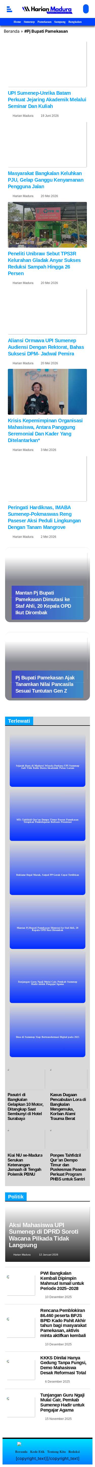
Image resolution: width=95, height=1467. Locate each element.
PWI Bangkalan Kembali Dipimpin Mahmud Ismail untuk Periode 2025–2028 (62, 1281)
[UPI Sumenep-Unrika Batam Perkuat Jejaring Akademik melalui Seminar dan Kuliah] (47, 64)
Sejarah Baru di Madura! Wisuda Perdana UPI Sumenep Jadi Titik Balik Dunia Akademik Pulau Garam (47, 766)
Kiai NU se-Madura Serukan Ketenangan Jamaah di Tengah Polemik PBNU (25, 1165)
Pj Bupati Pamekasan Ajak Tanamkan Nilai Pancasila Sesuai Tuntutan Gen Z (45, 684)
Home (17, 22)
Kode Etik (37, 1451)
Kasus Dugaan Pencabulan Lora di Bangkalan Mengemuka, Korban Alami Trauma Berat (68, 1106)
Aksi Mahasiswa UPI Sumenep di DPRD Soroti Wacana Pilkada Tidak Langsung (43, 1235)
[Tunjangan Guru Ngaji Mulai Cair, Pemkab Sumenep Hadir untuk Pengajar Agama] (21, 1407)
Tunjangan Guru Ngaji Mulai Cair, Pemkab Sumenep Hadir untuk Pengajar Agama (47, 982)
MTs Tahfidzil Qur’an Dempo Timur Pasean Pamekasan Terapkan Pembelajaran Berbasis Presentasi (47, 820)
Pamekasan (44, 22)
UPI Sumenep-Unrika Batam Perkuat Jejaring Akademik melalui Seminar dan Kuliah (47, 99)
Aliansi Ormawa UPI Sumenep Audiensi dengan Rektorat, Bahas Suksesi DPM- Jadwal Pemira (46, 347)
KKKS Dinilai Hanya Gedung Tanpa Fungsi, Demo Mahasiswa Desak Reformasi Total (63, 1365)
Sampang (60, 22)
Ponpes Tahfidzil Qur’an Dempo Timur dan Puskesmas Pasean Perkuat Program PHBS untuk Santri (68, 1167)
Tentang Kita (56, 1451)
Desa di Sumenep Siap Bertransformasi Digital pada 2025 (47, 1037)
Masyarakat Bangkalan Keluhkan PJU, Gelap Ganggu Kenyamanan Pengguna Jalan (45, 179)
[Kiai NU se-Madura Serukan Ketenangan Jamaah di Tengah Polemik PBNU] (26, 1139)
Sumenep (29, 22)
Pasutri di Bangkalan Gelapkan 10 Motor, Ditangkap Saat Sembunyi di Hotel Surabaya (25, 1106)
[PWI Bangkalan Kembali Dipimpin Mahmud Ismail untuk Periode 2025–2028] (21, 1285)
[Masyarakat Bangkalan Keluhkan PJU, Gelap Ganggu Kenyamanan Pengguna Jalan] (47, 144)
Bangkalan (75, 22)
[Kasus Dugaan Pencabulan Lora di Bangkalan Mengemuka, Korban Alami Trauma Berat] (69, 1079)
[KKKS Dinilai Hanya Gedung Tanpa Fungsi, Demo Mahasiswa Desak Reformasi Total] (21, 1370)
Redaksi (74, 1451)
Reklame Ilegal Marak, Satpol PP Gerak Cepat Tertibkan (47, 874)
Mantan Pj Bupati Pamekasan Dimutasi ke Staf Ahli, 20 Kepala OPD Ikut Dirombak (47, 928)
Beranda (12, 31)
